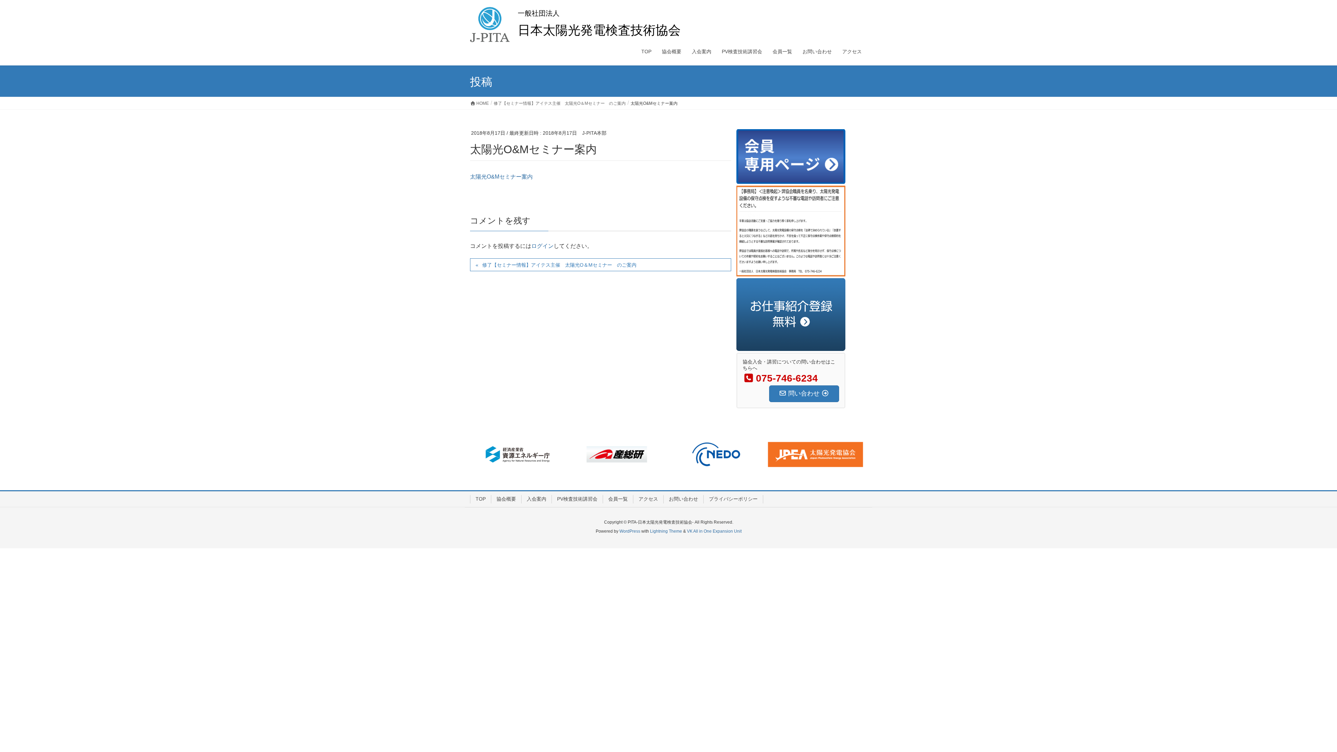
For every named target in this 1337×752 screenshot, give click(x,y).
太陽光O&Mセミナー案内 (501, 177)
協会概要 (506, 499)
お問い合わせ (683, 499)
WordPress (629, 531)
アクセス (648, 499)
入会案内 (536, 499)
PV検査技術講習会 (577, 499)
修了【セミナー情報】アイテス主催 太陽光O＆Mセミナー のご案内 (559, 265)
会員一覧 (618, 499)
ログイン (542, 246)
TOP (481, 499)
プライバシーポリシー (733, 499)
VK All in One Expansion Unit (714, 531)
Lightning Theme (666, 531)
